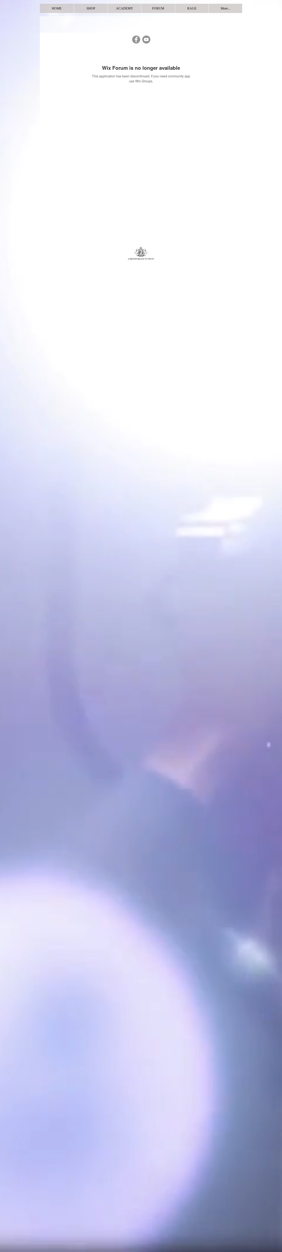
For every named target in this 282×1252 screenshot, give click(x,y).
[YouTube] (146, 39)
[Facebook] (136, 39)
